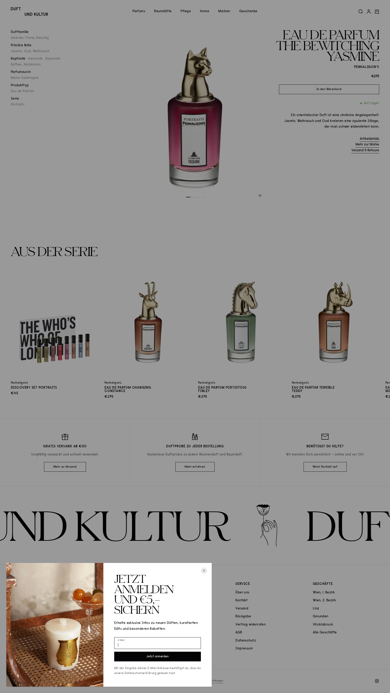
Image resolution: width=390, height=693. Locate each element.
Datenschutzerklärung (140, 673)
